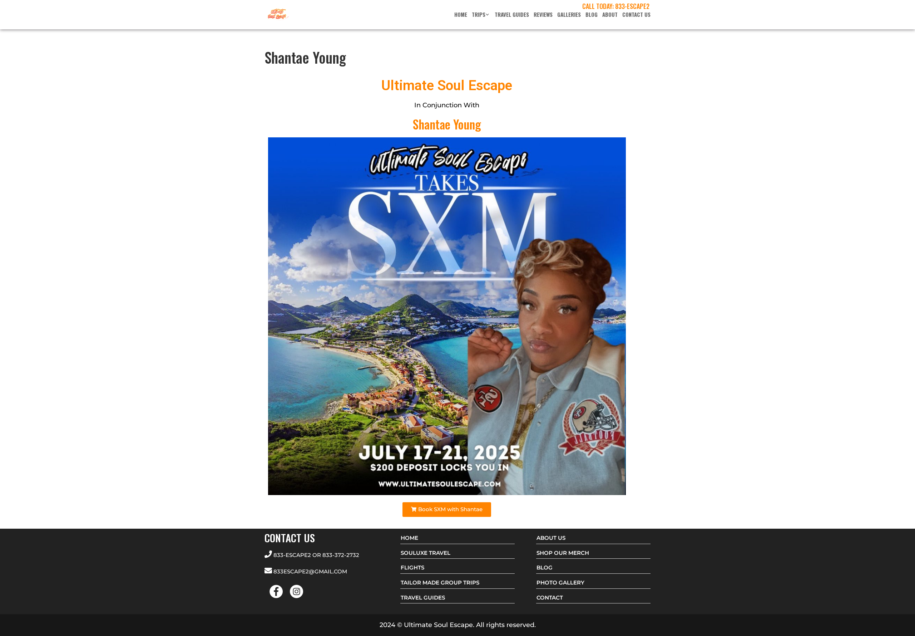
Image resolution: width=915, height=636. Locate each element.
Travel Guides (512, 15)
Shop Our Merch (562, 552)
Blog (591, 15)
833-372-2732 (340, 555)
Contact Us (636, 15)
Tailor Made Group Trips (440, 582)
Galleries (569, 15)
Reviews (543, 15)
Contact (549, 597)
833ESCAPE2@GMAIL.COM (310, 571)
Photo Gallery (560, 582)
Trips (478, 15)
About (610, 15)
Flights (412, 567)
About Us (550, 537)
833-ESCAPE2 (632, 6)
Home (460, 15)
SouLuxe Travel (425, 552)
